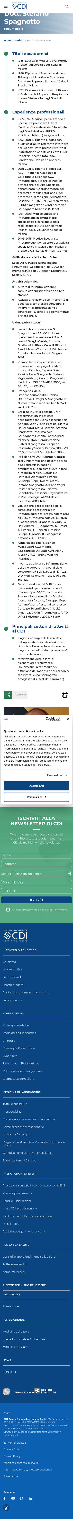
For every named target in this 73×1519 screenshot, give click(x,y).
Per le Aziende (14, 1319)
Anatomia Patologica (17, 1134)
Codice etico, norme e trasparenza (25, 992)
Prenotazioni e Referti (20, 1173)
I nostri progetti (13, 985)
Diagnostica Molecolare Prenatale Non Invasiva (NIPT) (34, 1144)
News (7, 1360)
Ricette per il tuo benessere (24, 1285)
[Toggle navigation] (6, 6)
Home (7, 40)
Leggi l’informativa (57, 909)
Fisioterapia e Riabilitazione (21, 1063)
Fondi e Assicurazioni (17, 1201)
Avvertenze (11, 1476)
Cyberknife (10, 1056)
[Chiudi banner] (68, 719)
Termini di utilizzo (15, 1442)
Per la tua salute (16, 1245)
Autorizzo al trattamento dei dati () (40, 909)
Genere (6, 873)
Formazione (11, 1306)
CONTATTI (9, 1372)
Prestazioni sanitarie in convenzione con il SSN (34, 1185)
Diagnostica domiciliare (18, 1078)
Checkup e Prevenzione (19, 1048)
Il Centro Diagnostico (20, 950)
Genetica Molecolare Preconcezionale (28, 1152)
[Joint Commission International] (6, 1391)
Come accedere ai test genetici (23, 1127)
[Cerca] (67, 7)
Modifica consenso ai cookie (21, 1462)
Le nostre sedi (12, 977)
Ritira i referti (11, 1223)
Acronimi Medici (14, 1272)
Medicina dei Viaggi (16, 1346)
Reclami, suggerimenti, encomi (24, 1231)
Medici (18, 40)
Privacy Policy (12, 1449)
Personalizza (54, 775)
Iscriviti (36, 899)
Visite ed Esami (13, 1013)
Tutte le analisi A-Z (15, 1104)
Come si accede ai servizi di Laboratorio (29, 1119)
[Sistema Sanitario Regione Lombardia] (35, 1391)
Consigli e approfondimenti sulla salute (29, 1256)
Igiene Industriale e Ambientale (24, 1339)
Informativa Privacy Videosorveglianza (28, 1469)
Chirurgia (9, 1040)
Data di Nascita (12, 882)
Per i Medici (11, 1294)
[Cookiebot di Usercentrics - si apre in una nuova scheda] (45, 719)
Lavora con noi (12, 1000)
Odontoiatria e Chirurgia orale (22, 1071)
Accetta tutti (36, 785)
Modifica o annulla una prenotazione (27, 1216)
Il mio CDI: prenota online (20, 1208)
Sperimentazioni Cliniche (19, 1160)
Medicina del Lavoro (16, 1331)
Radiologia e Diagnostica (19, 1033)
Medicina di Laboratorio (21, 1092)
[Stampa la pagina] (65, 695)
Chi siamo (9, 962)
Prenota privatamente (17, 1193)
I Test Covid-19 (12, 1111)
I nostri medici (12, 969)
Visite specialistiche (16, 1025)
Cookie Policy (12, 1456)
